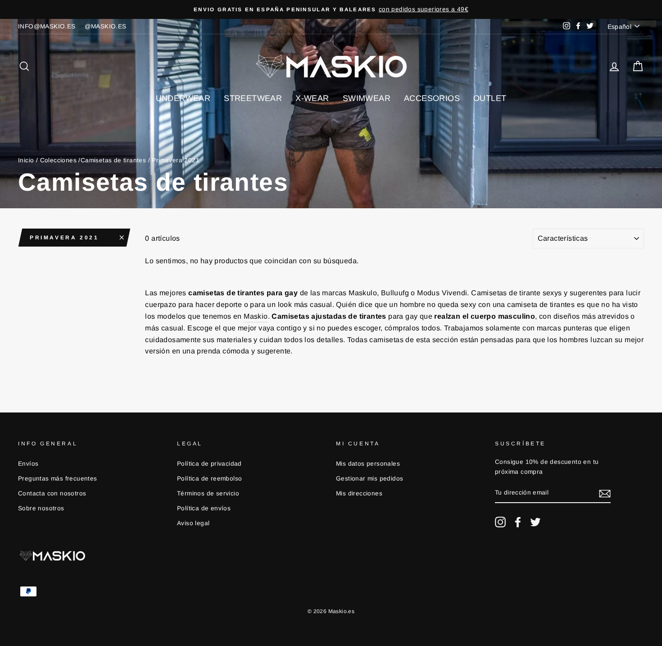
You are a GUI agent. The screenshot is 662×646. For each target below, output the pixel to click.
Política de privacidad (209, 463)
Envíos (28, 463)
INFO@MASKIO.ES (47, 26)
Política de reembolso (209, 478)
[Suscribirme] (605, 493)
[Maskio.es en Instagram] (500, 522)
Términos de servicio (208, 493)
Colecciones (58, 160)
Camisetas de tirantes (113, 160)
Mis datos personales (368, 463)
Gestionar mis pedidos (369, 478)
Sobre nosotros (41, 508)
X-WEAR (312, 98)
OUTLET (489, 98)
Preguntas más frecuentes (57, 478)
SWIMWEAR (366, 98)
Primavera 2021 (64, 237)
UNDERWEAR (183, 98)
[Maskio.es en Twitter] (535, 522)
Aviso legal (193, 523)
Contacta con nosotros (52, 493)
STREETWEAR (253, 98)
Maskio (256, 316)
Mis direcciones (359, 493)
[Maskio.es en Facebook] (517, 522)
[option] (331, 9)
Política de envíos (204, 508)
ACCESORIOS (432, 98)
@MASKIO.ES (106, 26)
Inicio (26, 160)
